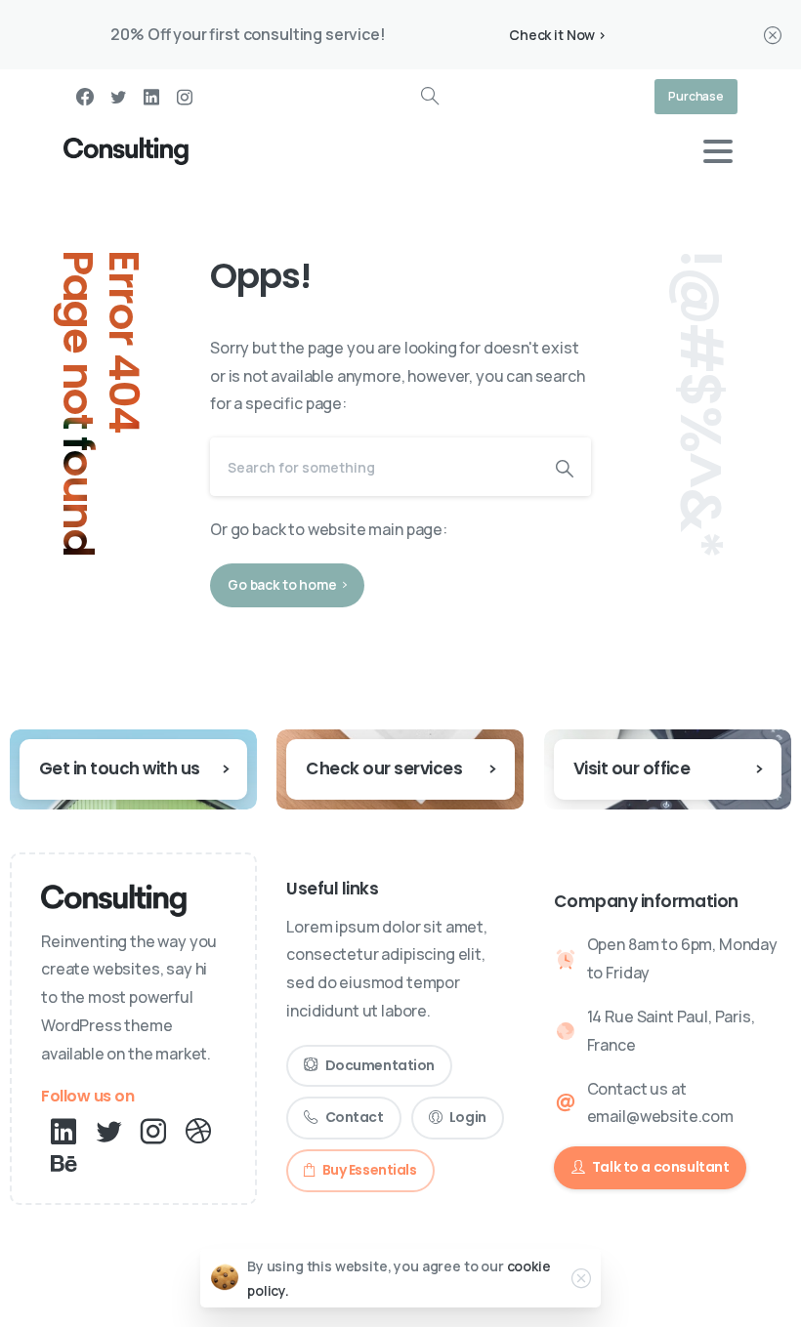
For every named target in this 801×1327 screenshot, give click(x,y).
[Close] (772, 34)
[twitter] (118, 96)
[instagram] (184, 96)
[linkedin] (151, 96)
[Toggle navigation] (718, 151)
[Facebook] (85, 96)
